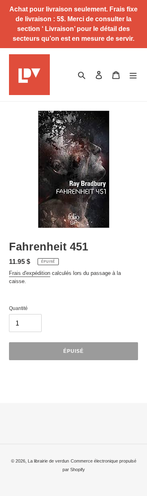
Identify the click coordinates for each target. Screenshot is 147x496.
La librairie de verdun (48, 460)
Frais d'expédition (29, 273)
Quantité (18, 308)
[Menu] (133, 74)
